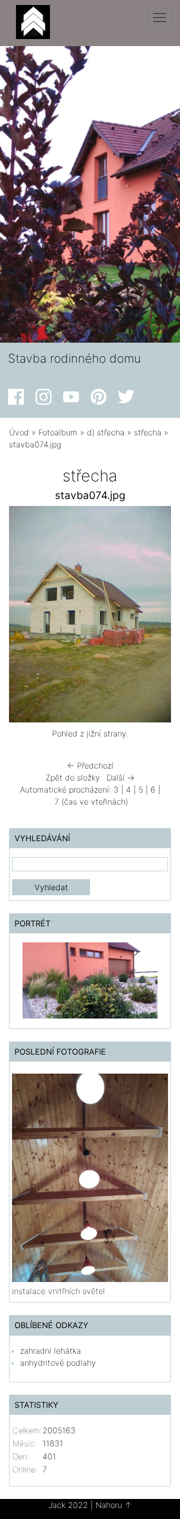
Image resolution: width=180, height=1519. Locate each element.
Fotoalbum (58, 432)
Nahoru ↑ (114, 1505)
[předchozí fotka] (25, 616)
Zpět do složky (73, 778)
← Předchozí (90, 766)
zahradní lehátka (50, 1351)
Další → (120, 778)
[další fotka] (155, 616)
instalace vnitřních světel (58, 1291)
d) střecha (105, 432)
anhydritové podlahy (58, 1363)
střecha (148, 432)
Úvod (19, 432)
